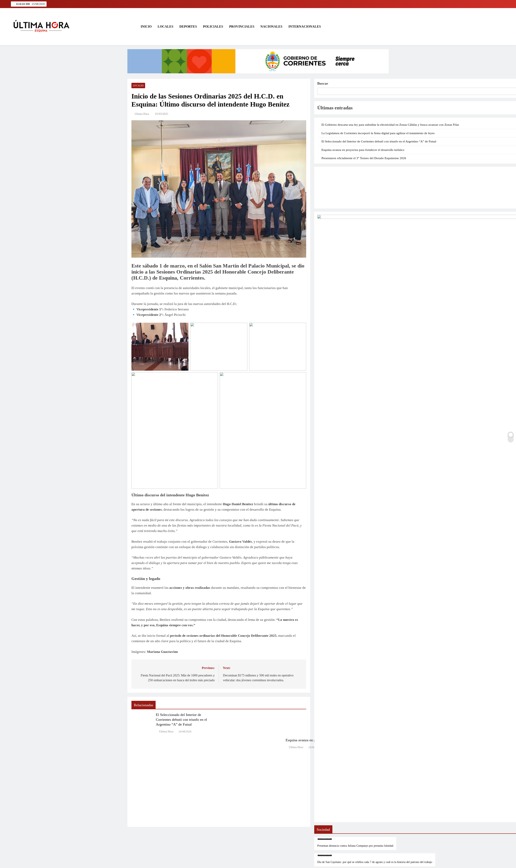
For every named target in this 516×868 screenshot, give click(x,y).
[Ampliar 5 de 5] (301, 377)
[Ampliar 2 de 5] (242, 328)
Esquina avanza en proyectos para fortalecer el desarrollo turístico (362, 149)
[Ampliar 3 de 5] (301, 328)
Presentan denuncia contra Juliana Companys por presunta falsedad (355, 845)
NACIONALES (271, 26)
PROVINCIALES (241, 26)
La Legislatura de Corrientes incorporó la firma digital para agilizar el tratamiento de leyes (378, 133)
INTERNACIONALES (304, 26)
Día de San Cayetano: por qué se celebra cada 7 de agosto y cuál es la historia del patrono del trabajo (374, 862)
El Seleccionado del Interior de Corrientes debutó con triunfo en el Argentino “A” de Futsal (181, 719)
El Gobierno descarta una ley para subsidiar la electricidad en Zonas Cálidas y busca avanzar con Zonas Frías (390, 124)
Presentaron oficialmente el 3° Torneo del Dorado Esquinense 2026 (363, 158)
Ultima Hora (142, 113)
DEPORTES (188, 26)
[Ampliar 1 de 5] (183, 328)
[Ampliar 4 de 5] (213, 377)
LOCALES (165, 26)
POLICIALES (213, 26)
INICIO (146, 26)
